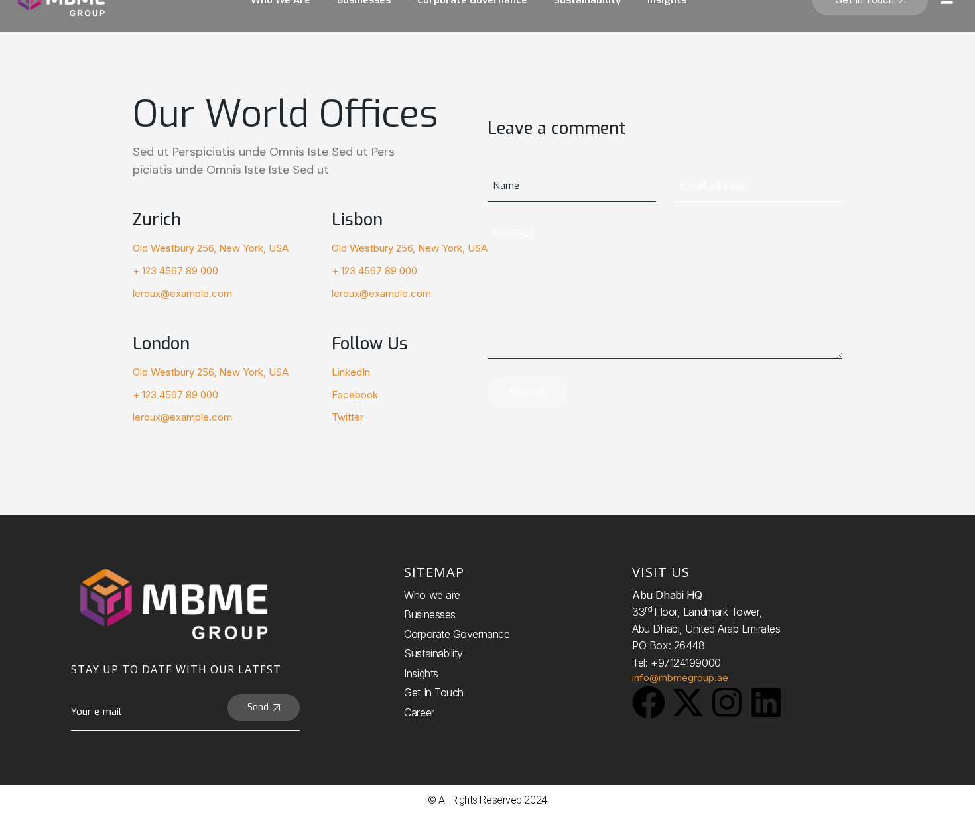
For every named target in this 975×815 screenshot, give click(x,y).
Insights (421, 673)
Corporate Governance (456, 634)
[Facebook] (648, 702)
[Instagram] (727, 702)
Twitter (347, 417)
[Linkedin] (766, 702)
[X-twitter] (687, 702)
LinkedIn (351, 372)
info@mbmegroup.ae (680, 677)
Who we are (432, 595)
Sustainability (433, 653)
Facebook (355, 394)
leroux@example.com (182, 293)
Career (419, 712)
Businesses (430, 614)
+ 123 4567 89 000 (175, 270)
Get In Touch (434, 692)
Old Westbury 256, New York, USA (211, 248)
